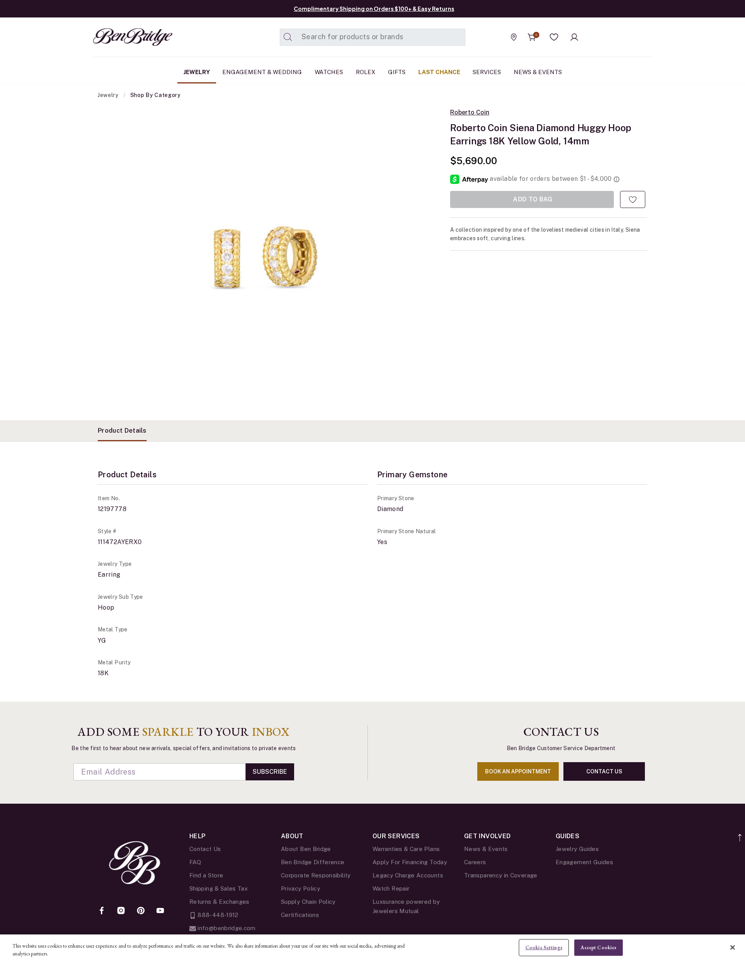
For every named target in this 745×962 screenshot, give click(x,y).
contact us (604, 771)
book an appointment (518, 771)
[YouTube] (160, 911)
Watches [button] (329, 72)
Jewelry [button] (197, 72)
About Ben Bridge (306, 849)
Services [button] (487, 72)
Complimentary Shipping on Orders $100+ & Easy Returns (374, 8)
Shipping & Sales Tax (218, 888)
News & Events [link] (538, 72)
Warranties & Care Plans (406, 849)
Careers (475, 862)
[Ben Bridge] (118, 37)
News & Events (486, 849)
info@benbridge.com (226, 928)
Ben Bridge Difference (313, 862)
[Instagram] (121, 911)
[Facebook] (102, 911)
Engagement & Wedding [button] (262, 72)
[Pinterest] (141, 911)
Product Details (122, 430)
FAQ (195, 862)
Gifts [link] (396, 72)
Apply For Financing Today (409, 862)
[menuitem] (196, 72)
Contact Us (205, 849)
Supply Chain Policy (308, 901)
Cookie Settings (543, 947)
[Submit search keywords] (288, 37)
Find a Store (206, 875)
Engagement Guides (584, 862)
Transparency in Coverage (500, 875)
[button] (554, 37)
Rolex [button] (365, 72)
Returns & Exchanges (219, 901)
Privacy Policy (300, 888)
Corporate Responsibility (316, 875)
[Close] (732, 947)
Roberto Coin (469, 112)
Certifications (300, 915)
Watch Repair (390, 888)
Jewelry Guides (577, 849)
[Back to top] (740, 833)
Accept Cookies (598, 947)
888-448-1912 (217, 915)
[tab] (122, 430)
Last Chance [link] (439, 72)
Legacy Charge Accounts (407, 875)
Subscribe (270, 771)
